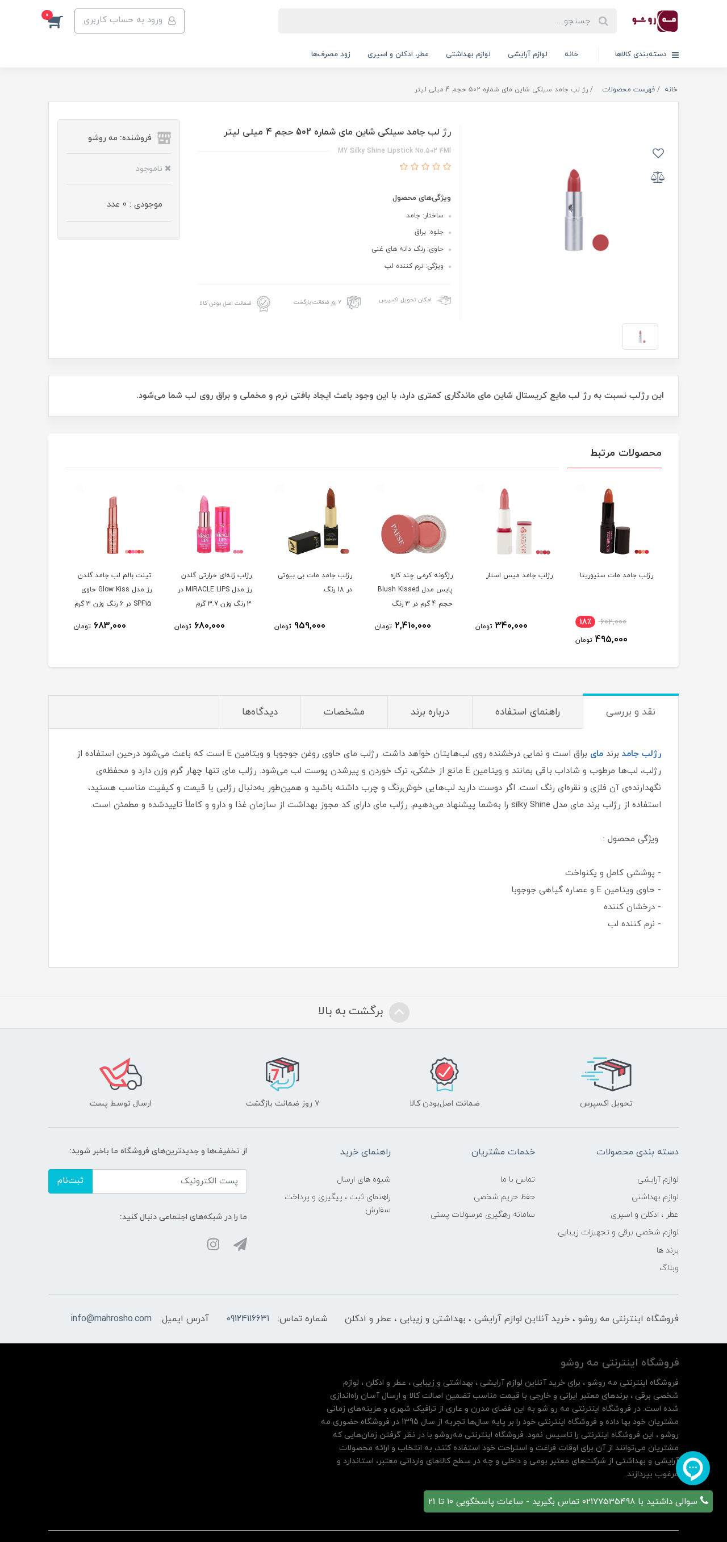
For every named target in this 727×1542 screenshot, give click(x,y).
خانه (571, 54)
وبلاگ (669, 1268)
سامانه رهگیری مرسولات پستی (483, 1214)
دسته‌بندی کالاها (642, 54)
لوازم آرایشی (528, 54)
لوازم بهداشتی (468, 54)
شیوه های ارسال (364, 1179)
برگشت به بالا (352, 1011)
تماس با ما (517, 1179)
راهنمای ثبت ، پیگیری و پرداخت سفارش (338, 1204)
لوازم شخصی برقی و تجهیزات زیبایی (618, 1232)
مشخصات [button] (344, 712)
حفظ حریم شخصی (504, 1197)
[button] (61, 21)
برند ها (668, 1250)
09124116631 (247, 1319)
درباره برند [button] (430, 712)
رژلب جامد (641, 754)
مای (596, 754)
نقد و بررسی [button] (630, 712)
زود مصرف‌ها (330, 54)
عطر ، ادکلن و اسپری (645, 1214)
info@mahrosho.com (111, 1319)
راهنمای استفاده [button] (527, 712)
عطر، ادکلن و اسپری (398, 54)
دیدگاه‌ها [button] (260, 712)
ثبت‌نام (70, 1181)
